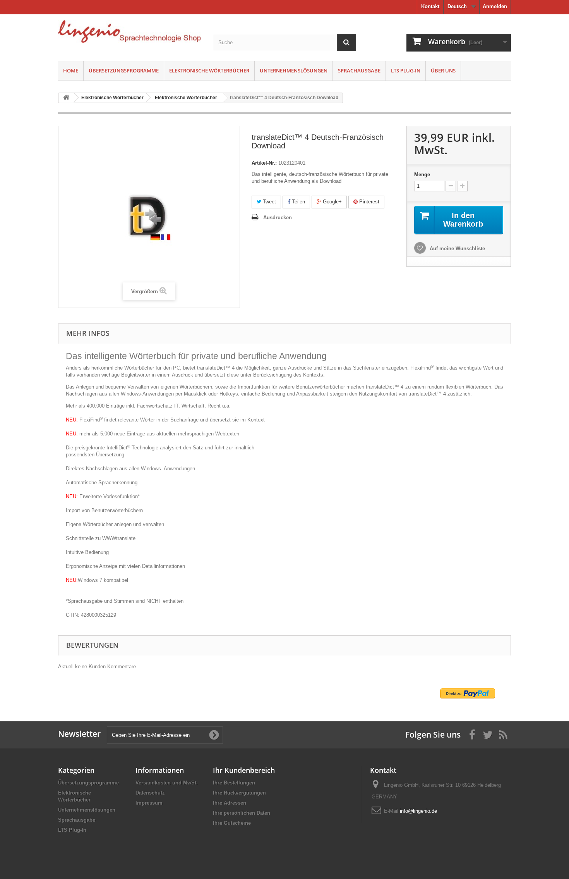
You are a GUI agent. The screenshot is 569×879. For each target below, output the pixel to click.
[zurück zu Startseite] (66, 98)
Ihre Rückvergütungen (239, 793)
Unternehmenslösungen (293, 70)
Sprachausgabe (359, 70)
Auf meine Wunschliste (456, 248)
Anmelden (495, 6)
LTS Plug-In (405, 70)
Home (70, 70)
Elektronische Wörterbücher (209, 70)
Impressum (149, 803)
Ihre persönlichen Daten (241, 813)
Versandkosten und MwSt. (166, 783)
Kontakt (430, 6)
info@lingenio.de (418, 811)
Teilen (297, 202)
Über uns (443, 70)
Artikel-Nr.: (264, 163)
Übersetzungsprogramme (124, 70)
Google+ (331, 202)
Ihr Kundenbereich (244, 770)
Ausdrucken (277, 217)
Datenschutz (150, 793)
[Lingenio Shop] (129, 31)
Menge (422, 174)
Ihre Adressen (229, 803)
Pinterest (368, 202)
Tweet (268, 202)
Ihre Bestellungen (234, 783)
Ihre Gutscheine (232, 823)
